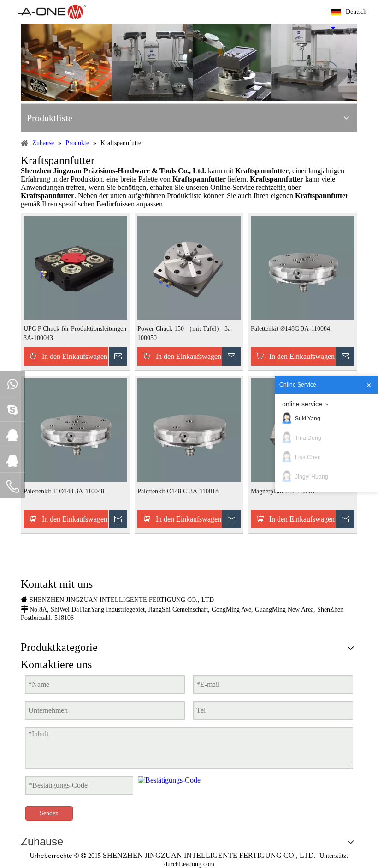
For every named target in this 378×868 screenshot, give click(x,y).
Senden (49, 813)
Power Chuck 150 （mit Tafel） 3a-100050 (185, 333)
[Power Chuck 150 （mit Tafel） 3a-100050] (189, 267)
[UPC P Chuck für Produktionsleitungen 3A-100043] (75, 267)
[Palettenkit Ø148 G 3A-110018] (189, 429)
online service (302, 403)
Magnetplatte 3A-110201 (283, 491)
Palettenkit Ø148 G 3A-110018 (178, 491)
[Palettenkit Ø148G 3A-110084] (302, 267)
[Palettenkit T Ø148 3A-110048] (75, 429)
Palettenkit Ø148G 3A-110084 (290, 328)
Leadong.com (196, 864)
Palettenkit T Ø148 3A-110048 (64, 491)
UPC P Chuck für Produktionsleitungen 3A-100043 (75, 333)
